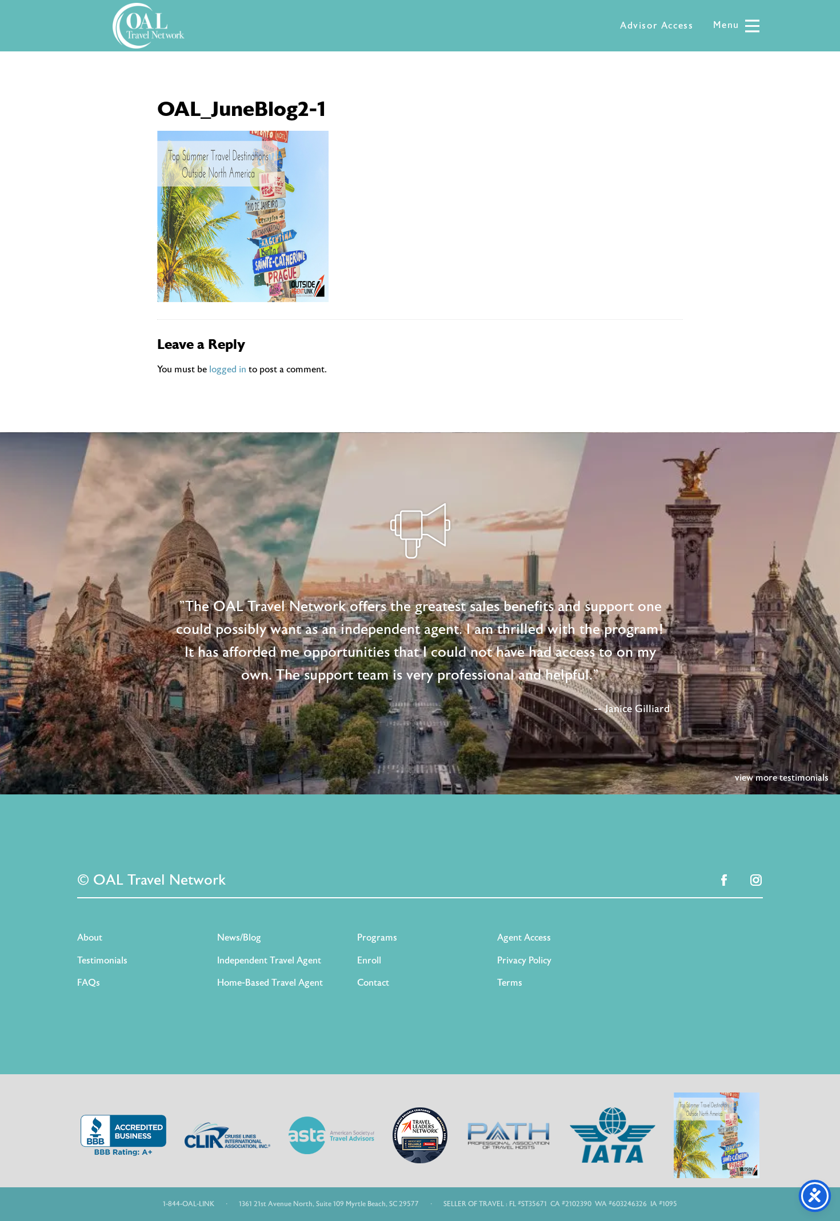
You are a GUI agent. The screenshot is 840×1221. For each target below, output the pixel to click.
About (89, 937)
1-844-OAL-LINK (188, 1204)
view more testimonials (782, 778)
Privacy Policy (524, 960)
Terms (509, 983)
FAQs (88, 983)
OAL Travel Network (148, 26)
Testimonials (102, 960)
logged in (227, 369)
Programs (377, 937)
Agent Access (524, 937)
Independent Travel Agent (269, 960)
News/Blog (239, 937)
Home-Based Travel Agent (270, 983)
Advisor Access (656, 25)
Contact (373, 983)
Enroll (369, 960)
